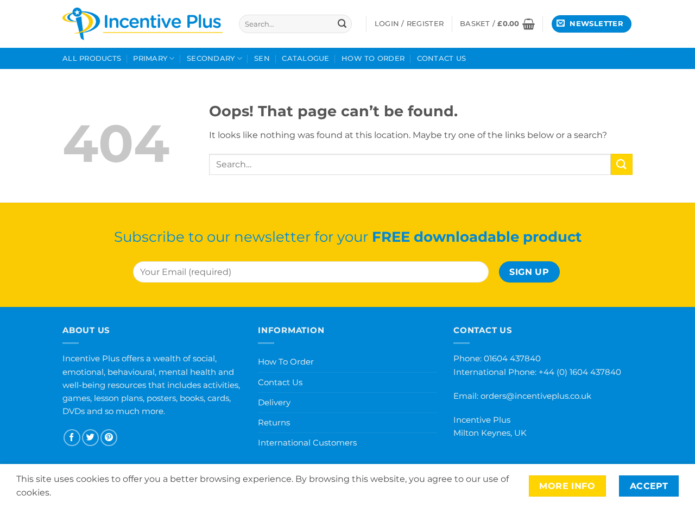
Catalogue (305, 58)
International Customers (307, 442)
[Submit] (342, 24)
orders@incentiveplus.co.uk (536, 396)
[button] (497, 24)
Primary (150, 58)
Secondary (211, 58)
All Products (91, 58)
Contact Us (441, 58)
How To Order (373, 58)
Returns (274, 422)
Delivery (274, 402)
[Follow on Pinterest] (108, 437)
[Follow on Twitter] (90, 437)
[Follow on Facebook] (72, 437)
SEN (262, 58)
